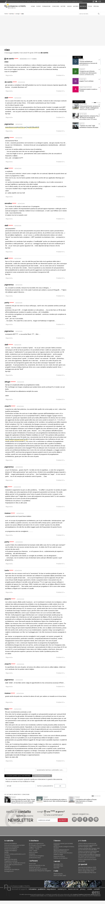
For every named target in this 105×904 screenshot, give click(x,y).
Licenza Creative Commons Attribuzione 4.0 (86, 894)
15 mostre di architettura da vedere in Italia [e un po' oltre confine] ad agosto (55, 800)
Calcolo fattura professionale (87, 843)
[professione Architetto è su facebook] (85, 819)
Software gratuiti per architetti (38, 869)
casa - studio (33, 850)
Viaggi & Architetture (10, 850)
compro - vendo (34, 849)
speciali (96, 6)
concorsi (55, 6)
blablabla (32, 854)
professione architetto (15, 6)
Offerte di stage (58, 854)
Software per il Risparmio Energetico (40, 871)
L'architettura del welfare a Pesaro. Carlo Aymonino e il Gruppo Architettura (86, 801)
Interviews (7, 868)
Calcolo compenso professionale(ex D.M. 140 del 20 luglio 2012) (88, 852)
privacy (82, 889)
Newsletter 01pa (58, 866)
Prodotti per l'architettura (11, 869)
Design (6, 852)
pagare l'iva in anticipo (86, 81)
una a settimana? (54, 814)
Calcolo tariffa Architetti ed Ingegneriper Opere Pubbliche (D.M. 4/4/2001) (89, 855)
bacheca (11, 8)
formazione (46, 6)
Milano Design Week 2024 (86, 871)
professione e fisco (35, 857)
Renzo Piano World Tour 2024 (87, 869)
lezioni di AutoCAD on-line (37, 865)
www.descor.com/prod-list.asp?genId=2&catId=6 (22, 127)
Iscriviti (62, 820)
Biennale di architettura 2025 (87, 867)
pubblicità (41, 889)
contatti (97, 889)
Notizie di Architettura (10, 849)
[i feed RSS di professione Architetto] (74, 819)
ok (60, 786)
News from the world (10, 859)
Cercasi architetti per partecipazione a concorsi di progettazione (88, 63)
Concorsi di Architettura (11, 847)
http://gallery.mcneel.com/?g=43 (16, 439)
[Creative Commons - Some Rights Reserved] (52, 892)
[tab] (93, 102)
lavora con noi (73, 889)
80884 (34, 59)
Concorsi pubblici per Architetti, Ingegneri (63, 844)
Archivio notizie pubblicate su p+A (14, 854)
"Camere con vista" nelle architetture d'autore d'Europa (88, 126)
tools (90, 6)
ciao (6, 61)
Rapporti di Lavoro (59, 856)
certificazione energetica (36, 856)
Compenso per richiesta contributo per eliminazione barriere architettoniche (87, 72)
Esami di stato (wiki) (60, 875)
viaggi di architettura (35, 847)
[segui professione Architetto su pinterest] (96, 819)
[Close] (1, 903)
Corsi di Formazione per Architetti (14, 845)
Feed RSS (56, 868)
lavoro (75, 6)
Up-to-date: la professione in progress (13, 865)
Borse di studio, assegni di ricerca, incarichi (64, 847)
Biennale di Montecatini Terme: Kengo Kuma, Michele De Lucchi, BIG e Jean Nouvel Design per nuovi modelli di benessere (23, 802)
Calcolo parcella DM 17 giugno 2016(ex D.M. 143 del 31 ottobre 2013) (89, 849)
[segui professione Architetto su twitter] (90, 819)
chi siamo (32, 889)
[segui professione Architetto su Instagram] (79, 819)
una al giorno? (56, 811)
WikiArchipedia (58, 874)
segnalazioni (51, 889)
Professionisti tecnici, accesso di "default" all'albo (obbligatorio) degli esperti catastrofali (89, 107)
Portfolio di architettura (60, 858)
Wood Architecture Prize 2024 (87, 872)
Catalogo (7, 857)
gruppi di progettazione (36, 843)
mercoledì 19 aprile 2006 (28, 53)
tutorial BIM (81, 861)
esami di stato (33, 852)
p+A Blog (7, 856)
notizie (63, 6)
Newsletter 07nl (58, 864)
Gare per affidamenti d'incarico (63, 853)
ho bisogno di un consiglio (37, 845)
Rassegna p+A (8, 871)
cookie (89, 889)
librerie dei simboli (34, 867)
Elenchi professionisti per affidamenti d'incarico (61, 850)
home (33, 6)
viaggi (69, 6)
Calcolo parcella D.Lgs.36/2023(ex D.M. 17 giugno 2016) (87, 845)
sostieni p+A (62, 889)
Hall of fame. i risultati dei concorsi (14, 863)
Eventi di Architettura (10, 843)
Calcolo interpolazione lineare (87, 859)
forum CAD (32, 864)
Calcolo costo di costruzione (87, 858)
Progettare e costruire (10, 861)
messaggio (8, 53)
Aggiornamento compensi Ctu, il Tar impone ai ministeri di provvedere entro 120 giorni (89, 117)
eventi (38, 6)
